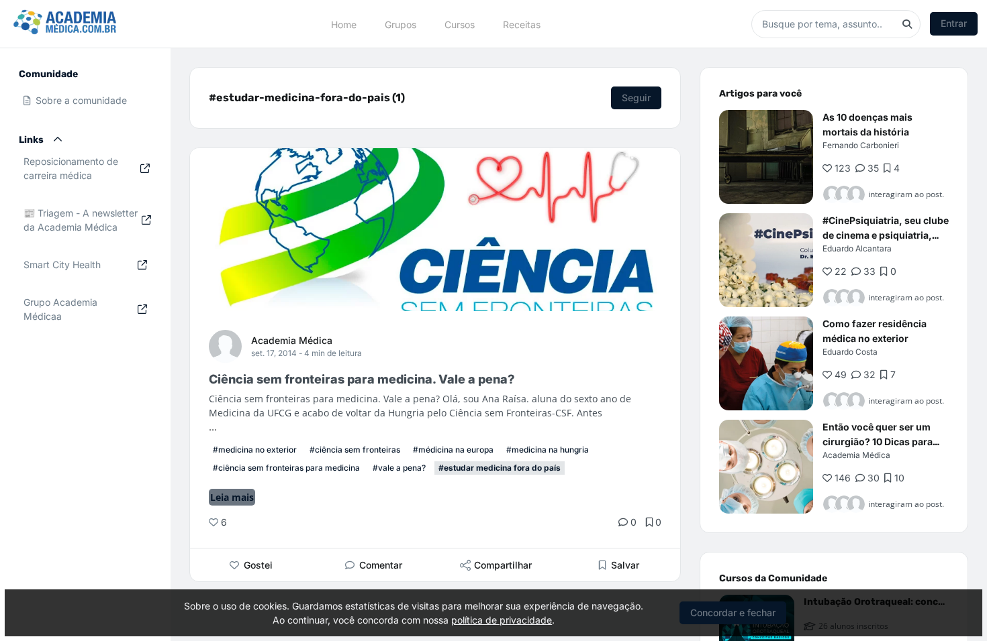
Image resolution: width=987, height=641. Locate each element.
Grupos (400, 24)
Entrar (954, 23)
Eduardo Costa (850, 352)
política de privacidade (501, 620)
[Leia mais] (766, 157)
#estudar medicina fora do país (499, 468)
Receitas (521, 24)
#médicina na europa (453, 450)
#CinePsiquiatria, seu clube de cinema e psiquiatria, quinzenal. (885, 235)
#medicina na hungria (547, 450)
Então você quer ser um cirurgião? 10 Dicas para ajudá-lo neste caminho (877, 441)
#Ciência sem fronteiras (355, 450)
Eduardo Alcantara (857, 248)
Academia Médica (291, 340)
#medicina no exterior (255, 450)
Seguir (636, 97)
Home (344, 24)
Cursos (459, 24)
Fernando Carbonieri (860, 145)
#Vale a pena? (399, 468)
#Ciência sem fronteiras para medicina (286, 468)
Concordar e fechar (732, 612)
